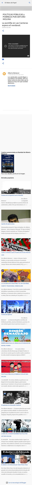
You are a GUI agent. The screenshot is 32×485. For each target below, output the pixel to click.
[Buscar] (30, 3)
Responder (11, 85)
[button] (3, 31)
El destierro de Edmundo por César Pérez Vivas (14, 464)
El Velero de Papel (10, 2)
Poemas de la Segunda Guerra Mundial (12, 195)
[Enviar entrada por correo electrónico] (3, 60)
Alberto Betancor (13, 73)
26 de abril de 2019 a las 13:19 (16, 74)
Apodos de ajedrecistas (7, 224)
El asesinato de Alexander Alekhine (11, 405)
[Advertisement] (16, 131)
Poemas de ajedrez (6, 314)
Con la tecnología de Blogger (17, 482)
